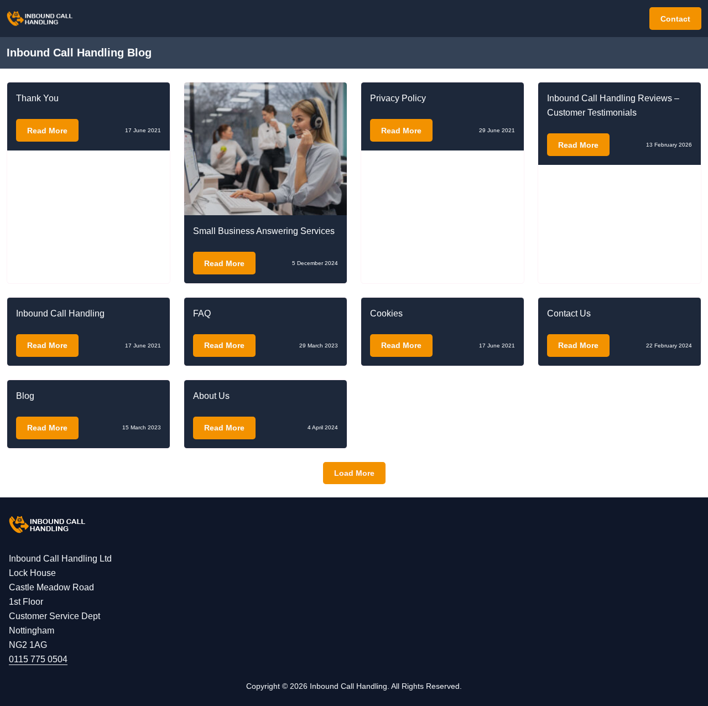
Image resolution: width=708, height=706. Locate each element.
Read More (47, 130)
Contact (675, 18)
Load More (354, 473)
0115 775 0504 (38, 659)
